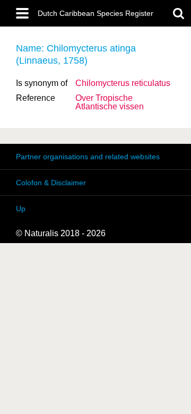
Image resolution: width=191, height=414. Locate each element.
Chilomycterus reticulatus (122, 83)
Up (20, 208)
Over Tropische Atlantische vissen (109, 102)
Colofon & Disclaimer (51, 182)
